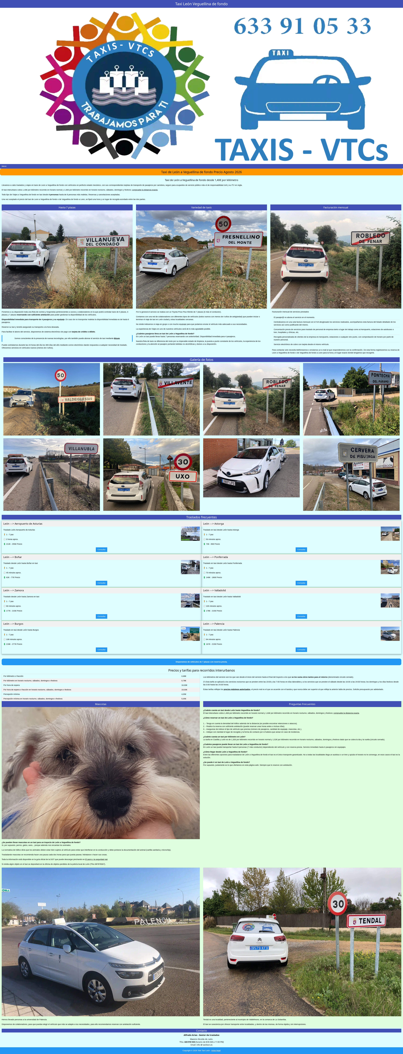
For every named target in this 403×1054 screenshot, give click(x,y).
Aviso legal (215, 1050)
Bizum (117, 338)
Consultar (101, 550)
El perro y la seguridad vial (96, 859)
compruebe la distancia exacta (145, 190)
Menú (4, 166)
